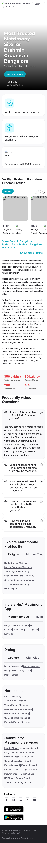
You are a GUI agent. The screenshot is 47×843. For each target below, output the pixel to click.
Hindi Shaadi (27, 756)
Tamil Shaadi (10, 782)
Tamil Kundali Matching (15, 700)
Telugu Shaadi (24, 782)
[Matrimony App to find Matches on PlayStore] (14, 817)
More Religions (11, 588)
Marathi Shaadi (11, 748)
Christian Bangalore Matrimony (19, 580)
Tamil (15, 629)
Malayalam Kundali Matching (18, 709)
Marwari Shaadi (11, 774)
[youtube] (34, 799)
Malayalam (33, 629)
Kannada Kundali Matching (17, 722)
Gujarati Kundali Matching (16, 718)
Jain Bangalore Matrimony (16, 584)
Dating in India (11, 675)
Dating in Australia (13, 666)
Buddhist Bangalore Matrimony (19, 575)
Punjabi (25, 625)
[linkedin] (20, 799)
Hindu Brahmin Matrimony (16, 563)
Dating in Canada (31, 666)
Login (37, 4)
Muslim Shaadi (28, 774)
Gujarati (8, 629)
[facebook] (6, 799)
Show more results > (32, 252)
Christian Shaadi (12, 756)
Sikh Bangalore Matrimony (16, 571)
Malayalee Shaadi (29, 769)
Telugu (23, 629)
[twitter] (27, 799)
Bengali (7, 625)
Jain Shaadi (25, 761)
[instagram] (13, 799)
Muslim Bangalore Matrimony (18, 567)
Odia (32, 625)
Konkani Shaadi (11, 769)
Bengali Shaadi (11, 752)
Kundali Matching (12, 696)
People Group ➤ (27, 838)
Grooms (7, 191)
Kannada (8, 634)
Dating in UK (10, 670)
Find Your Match (15, 74)
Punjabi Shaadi (23, 778)
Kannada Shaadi (12, 765)
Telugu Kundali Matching (16, 705)
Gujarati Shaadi (11, 761)
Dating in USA (24, 670)
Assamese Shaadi (28, 748)
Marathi (16, 625)
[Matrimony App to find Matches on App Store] (14, 809)
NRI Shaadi (9, 778)
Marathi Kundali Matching (16, 713)
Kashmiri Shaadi (29, 765)
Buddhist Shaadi (28, 752)
